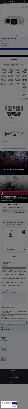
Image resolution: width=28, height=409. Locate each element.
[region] (9, 404)
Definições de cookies (14, 406)
